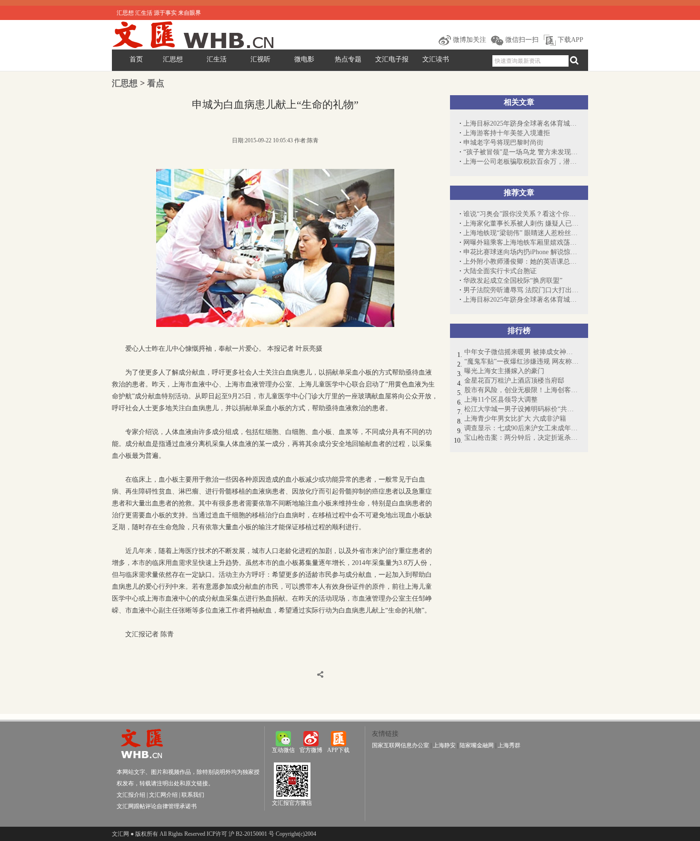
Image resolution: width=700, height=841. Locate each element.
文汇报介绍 (131, 795)
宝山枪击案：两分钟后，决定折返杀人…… (521, 437)
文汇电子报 (392, 59)
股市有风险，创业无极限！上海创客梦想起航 (521, 390)
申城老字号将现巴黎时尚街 (503, 142)
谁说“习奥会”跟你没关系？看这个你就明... (521, 214)
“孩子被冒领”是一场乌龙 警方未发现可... (521, 152)
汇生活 (217, 59)
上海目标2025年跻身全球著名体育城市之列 (521, 123)
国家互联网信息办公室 (400, 745)
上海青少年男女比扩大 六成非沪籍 (515, 418)
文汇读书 (435, 59)
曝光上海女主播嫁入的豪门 (504, 371)
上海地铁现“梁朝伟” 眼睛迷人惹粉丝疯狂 (521, 233)
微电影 (304, 59)
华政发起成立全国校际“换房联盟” (519, 280)
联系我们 (192, 795)
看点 (155, 83)
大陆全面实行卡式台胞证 (500, 271)
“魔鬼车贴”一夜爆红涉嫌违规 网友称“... (521, 361)
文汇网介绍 (163, 795)
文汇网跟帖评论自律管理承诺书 (157, 806)
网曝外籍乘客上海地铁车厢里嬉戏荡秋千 (521, 242)
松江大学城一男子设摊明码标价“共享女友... (521, 409)
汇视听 (260, 59)
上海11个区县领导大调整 (501, 399)
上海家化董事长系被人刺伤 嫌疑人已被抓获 (521, 223)
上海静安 (444, 745)
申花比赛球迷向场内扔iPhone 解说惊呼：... (521, 252)
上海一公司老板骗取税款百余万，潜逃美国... (521, 161)
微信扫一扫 (521, 39)
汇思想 (173, 59)
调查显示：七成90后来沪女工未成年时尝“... (521, 428)
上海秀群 (509, 745)
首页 (136, 59)
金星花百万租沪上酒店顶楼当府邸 (514, 380)
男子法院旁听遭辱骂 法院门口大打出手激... (521, 290)
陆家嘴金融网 (477, 745)
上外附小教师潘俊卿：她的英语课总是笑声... (521, 261)
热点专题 (348, 59)
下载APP (569, 39)
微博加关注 (468, 39)
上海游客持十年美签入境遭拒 (506, 133)
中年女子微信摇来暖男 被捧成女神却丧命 (521, 352)
